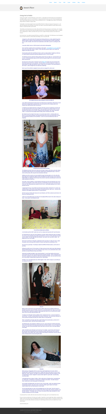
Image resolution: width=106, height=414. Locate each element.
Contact (83, 2)
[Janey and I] (41, 305)
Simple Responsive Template (28, 411)
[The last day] (41, 367)
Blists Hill (44, 61)
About (55, 2)
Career (69, 2)
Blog (79, 2)
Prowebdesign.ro (36, 411)
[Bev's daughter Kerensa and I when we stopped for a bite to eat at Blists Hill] (41, 98)
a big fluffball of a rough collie (52, 47)
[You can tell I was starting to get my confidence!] (41, 228)
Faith (64, 2)
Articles (73, 2)
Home (50, 2)
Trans (60, 2)
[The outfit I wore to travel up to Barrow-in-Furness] (41, 166)
